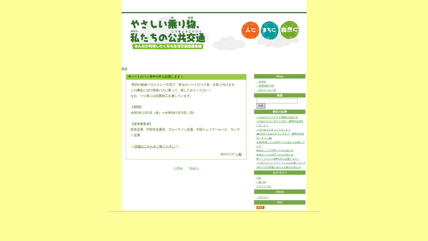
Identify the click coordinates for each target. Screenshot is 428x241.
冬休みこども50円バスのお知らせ (274, 154)
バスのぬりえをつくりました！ (273, 129)
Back (124, 68)
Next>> (194, 168)
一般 (238, 154)
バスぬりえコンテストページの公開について (280, 163)
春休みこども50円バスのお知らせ (274, 150)
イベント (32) (263, 186)
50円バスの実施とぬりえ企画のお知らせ (278, 167)
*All (258, 178)
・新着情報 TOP (265, 85)
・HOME (261, 81)
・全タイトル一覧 (266, 90)
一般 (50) (261, 182)
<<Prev (178, 168)
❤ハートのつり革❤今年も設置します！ (278, 159)
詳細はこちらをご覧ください (154, 146)
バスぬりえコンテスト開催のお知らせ (277, 117)
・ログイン (262, 197)
